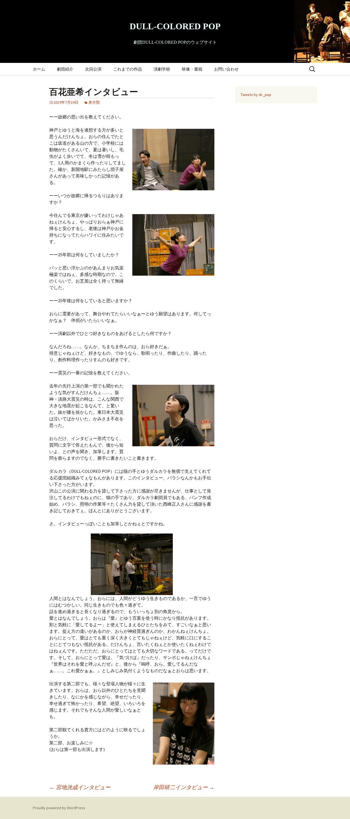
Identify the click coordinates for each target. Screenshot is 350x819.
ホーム (39, 69)
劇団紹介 (65, 69)
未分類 (94, 102)
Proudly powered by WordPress (59, 807)
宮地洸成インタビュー (79, 787)
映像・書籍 (192, 69)
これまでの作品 (127, 69)
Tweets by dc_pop (256, 94)
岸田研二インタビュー (183, 787)
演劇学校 (162, 69)
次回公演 (93, 69)
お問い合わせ (226, 69)
